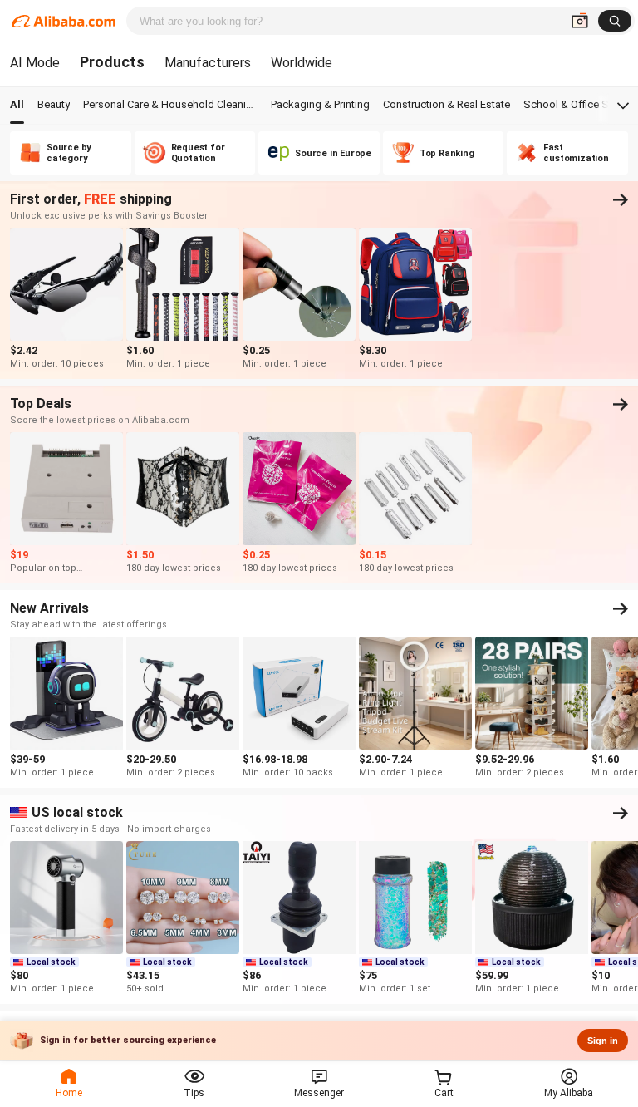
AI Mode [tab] (35, 63)
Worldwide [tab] (301, 63)
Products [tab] (112, 62)
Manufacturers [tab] (207, 63)
